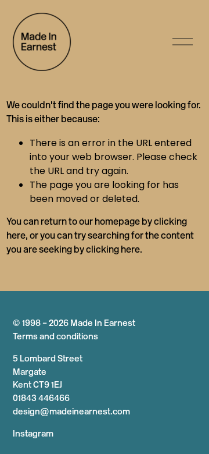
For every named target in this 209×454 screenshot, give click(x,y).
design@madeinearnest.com (71, 412)
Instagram (33, 434)
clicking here (113, 250)
